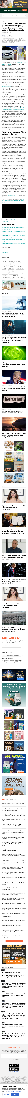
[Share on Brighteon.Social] (3, 36)
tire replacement (17, 41)
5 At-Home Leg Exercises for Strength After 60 (13, 920)
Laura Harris (10, 385)
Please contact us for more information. (10, 662)
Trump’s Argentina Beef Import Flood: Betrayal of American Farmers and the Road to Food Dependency (13, 925)
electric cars (17, 38)
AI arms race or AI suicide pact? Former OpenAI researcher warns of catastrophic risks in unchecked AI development (14, 339)
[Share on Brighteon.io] (5, 36)
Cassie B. (9, 311)
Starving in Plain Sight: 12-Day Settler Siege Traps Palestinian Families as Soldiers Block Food (13, 814)
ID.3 (17, 40)
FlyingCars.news (11, 195)
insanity (19, 40)
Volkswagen (12, 42)
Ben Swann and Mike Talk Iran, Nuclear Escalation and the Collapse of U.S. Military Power (13, 1026)
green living (11, 268)
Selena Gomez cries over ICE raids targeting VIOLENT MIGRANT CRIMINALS (12, 605)
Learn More (6, 1094)
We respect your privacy (14, 1059)
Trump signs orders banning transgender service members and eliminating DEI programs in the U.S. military (13, 532)
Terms (11, 1076)
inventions (24, 40)
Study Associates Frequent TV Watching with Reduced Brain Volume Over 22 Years (13, 898)
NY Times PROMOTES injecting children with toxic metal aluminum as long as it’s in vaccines (13, 629)
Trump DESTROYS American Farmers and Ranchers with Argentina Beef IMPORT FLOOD (13, 995)
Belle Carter (10, 431)
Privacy (7, 1076)
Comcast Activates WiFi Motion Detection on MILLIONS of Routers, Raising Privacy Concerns (13, 838)
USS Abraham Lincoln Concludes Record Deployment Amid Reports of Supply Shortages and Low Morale (13, 826)
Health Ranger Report (7, 967)
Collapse (13, 38)
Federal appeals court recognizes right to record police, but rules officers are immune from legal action (13, 832)
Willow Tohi (10, 335)
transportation (4, 42)
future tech (16, 39)
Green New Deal (7, 40)
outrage (3, 41)
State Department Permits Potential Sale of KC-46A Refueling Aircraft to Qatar (13, 804)
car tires (9, 38)
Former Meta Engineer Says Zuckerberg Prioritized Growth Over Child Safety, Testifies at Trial (13, 856)
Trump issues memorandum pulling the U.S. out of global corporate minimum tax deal (14, 388)
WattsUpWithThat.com (7, 250)
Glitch (20, 39)
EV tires (7, 39)
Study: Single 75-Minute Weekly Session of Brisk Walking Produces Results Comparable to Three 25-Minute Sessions (13, 915)
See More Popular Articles (14, 941)
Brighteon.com (5, 252)
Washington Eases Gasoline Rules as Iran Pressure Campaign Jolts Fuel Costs (12, 849)
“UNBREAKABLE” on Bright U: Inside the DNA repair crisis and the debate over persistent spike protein (13, 862)
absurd (5, 38)
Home (3, 21)
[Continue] (25, 1056)
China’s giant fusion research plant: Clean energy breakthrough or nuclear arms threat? (13, 364)
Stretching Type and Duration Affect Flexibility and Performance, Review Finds (13, 931)
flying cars (11, 39)
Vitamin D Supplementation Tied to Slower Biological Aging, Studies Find (12, 936)
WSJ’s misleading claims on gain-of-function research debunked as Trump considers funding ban (13, 314)
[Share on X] (10, 36)
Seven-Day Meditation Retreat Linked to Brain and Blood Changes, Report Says (13, 809)
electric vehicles (15, 264)
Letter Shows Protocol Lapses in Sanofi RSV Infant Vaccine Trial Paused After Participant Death (12, 844)
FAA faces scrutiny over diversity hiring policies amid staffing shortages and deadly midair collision (14, 435)
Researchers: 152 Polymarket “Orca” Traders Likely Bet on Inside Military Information (12, 868)
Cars (6, 21)
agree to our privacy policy (14, 1091)
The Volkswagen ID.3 (6, 86)
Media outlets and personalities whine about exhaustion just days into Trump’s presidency (14, 581)
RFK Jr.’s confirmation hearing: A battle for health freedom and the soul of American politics (14, 557)
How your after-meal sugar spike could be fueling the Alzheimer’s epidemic (13, 878)
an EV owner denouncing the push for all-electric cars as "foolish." (13, 201)
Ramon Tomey (10, 32)
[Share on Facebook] (7, 36)
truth (9, 42)
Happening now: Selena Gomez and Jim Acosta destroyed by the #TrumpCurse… (14, 507)
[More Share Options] (12, 36)
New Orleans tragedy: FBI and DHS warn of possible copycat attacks (12, 412)
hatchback (13, 40)
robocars (11, 41)
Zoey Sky (9, 409)
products (7, 41)
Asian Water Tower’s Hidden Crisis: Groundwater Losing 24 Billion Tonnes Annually (14, 893)
